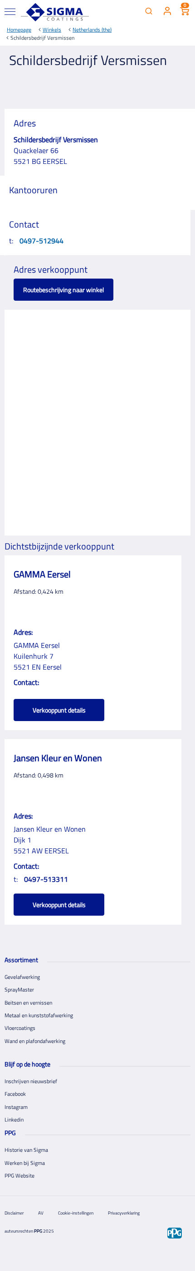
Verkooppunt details (59, 710)
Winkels (52, 29)
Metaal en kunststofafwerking (39, 1015)
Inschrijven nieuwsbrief (31, 1081)
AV (41, 1213)
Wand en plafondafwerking (35, 1041)
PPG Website (19, 1175)
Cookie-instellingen (75, 1213)
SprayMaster (19, 989)
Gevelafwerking (22, 977)
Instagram (16, 1107)
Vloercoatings (20, 1028)
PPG (38, 1231)
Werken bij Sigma (25, 1163)
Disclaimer (14, 1213)
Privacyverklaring (124, 1213)
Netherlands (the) (92, 29)
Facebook (15, 1093)
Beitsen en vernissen (28, 1002)
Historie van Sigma (26, 1149)
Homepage (19, 29)
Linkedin (14, 1119)
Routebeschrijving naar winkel (63, 289)
